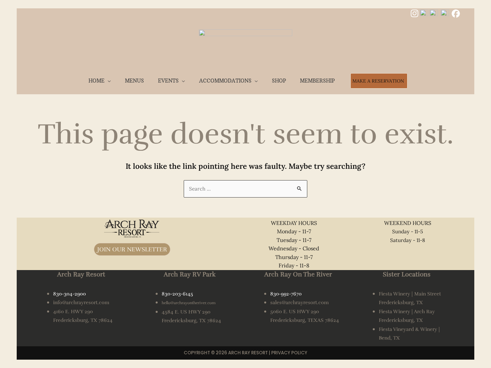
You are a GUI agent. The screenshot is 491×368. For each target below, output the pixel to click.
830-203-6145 (177, 294)
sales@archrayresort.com (299, 302)
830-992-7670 (286, 294)
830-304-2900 (69, 294)
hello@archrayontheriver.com (188, 302)
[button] (108, 81)
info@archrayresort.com (81, 302)
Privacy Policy (289, 353)
